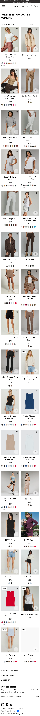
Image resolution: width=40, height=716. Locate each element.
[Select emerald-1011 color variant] (28, 185)
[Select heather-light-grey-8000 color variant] (2, 186)
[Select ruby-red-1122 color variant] (15, 425)
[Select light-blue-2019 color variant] (9, 583)
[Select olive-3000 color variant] (7, 225)
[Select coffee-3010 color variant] (28, 102)
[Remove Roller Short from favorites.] (17, 551)
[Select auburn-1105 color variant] (6, 146)
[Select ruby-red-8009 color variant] (16, 303)
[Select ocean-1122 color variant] (11, 425)
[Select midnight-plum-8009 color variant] (9, 303)
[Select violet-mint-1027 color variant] (28, 305)
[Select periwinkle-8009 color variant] (11, 303)
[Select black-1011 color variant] (24, 185)
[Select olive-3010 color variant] (31, 102)
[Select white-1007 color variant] (2, 63)
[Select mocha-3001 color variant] (26, 266)
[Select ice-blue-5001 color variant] (28, 146)
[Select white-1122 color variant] (9, 425)
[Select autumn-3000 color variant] (9, 225)
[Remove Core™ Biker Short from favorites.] (17, 312)
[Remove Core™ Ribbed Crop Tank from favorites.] (17, 70)
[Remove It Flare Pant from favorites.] (36, 234)
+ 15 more (23, 307)
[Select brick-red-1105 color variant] (17, 146)
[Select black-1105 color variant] (15, 146)
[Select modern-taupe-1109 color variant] (28, 505)
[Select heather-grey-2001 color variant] (15, 344)
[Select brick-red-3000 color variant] (16, 225)
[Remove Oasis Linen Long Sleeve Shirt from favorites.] (36, 351)
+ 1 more (23, 229)
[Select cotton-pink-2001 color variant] (12, 344)
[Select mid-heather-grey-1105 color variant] (4, 146)
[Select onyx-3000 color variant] (11, 225)
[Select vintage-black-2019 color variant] (11, 583)
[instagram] (2, 704)
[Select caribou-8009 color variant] (5, 303)
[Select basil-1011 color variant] (35, 185)
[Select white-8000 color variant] (9, 186)
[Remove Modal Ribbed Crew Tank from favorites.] (17, 390)
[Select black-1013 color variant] (11, 105)
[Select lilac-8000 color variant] (11, 186)
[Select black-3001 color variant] (31, 266)
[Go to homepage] (18, 6)
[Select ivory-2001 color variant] (8, 344)
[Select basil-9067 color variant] (33, 305)
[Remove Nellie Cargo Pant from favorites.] (36, 70)
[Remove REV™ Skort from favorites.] (17, 270)
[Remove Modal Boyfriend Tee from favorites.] (17, 112)
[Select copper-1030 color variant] (30, 305)
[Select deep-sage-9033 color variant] (11, 266)
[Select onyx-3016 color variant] (31, 346)
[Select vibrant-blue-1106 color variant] (35, 227)
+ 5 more (3, 188)
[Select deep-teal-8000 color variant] (15, 186)
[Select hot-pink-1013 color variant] (13, 105)
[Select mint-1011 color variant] (30, 185)
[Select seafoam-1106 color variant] (26, 227)
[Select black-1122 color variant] (2, 425)
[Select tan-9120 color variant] (35, 305)
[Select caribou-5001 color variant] (35, 146)
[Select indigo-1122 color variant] (4, 425)
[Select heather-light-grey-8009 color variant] (14, 303)
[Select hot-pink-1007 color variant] (4, 63)
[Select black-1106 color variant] (30, 227)
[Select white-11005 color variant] (8, 146)
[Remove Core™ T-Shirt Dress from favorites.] (17, 151)
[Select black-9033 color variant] (14, 266)
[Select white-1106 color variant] (21, 227)
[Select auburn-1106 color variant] (24, 227)
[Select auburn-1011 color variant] (33, 185)
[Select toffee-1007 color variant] (9, 63)
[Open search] (31, 6)
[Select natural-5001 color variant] (24, 146)
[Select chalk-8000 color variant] (13, 186)
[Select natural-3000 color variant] (5, 225)
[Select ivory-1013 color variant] (15, 105)
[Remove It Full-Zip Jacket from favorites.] (17, 234)
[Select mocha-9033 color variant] (7, 266)
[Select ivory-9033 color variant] (9, 266)
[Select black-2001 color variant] (6, 344)
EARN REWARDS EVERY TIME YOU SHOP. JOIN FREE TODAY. (20, 2)
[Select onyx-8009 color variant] (7, 303)
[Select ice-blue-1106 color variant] (28, 227)
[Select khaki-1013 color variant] (2, 105)
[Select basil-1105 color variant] (10, 146)
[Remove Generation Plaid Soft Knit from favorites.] (36, 270)
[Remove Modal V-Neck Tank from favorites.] (36, 588)
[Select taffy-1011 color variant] (26, 185)
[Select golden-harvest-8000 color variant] (4, 186)
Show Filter (7, 24)
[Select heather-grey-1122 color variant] (13, 425)
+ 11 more (23, 187)
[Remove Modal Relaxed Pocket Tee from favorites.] (36, 151)
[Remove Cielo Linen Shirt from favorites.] (36, 29)
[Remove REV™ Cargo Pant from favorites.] (17, 192)
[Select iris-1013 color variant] (7, 105)
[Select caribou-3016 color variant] (28, 346)
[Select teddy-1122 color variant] (7, 425)
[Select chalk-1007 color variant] (15, 63)
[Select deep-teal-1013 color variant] (4, 105)
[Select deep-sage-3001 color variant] (33, 266)
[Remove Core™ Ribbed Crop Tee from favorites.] (17, 29)
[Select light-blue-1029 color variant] (24, 305)
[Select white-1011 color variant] (21, 185)
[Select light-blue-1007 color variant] (13, 63)
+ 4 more (3, 107)
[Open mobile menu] (3, 6)
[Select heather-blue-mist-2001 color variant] (10, 344)
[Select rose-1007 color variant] (11, 63)
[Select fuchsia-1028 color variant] (26, 305)
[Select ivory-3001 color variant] (28, 266)
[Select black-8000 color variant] (7, 186)
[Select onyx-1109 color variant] (31, 505)
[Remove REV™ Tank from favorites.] (36, 473)
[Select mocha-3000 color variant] (14, 225)
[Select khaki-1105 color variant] (12, 146)
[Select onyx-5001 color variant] (33, 146)
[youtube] (11, 704)
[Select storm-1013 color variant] (9, 105)
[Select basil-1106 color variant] (33, 227)
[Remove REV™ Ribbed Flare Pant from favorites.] (36, 312)
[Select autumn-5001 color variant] (26, 146)
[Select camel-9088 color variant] (21, 305)
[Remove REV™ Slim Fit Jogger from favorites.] (36, 112)
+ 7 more (3, 65)
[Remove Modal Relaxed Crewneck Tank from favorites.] (36, 192)
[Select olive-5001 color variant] (31, 146)
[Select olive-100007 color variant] (7, 63)
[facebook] (7, 704)
